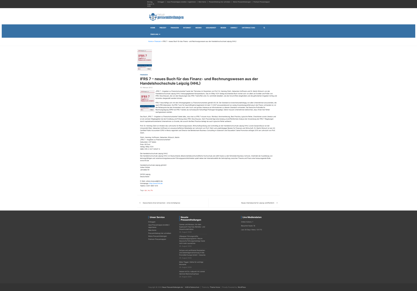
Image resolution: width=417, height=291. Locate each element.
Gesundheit (211, 28)
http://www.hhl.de (155, 183)
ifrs (152, 190)
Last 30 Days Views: (248, 230)
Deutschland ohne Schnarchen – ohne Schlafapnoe (161, 203)
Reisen (223, 28)
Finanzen (175, 28)
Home (152, 28)
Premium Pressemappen (261, 2)
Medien (198, 28)
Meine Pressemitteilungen (242, 2)
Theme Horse (215, 287)
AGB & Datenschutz (192, 287)
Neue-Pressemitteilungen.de (172, 287)
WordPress (242, 287)
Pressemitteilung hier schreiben (219, 2)
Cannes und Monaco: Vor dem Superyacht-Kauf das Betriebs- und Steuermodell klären (192, 227)
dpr (145, 190)
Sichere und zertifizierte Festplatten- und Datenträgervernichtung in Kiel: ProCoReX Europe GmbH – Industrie (192, 252)
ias (149, 190)
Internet (187, 28)
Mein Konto (202, 2)
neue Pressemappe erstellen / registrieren (181, 2)
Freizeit (163, 28)
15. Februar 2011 (146, 87)
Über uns (154, 34)
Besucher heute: (247, 226)
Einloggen (161, 2)
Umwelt (233, 28)
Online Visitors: (246, 222)
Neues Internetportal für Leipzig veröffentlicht (257, 203)
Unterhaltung (248, 28)
